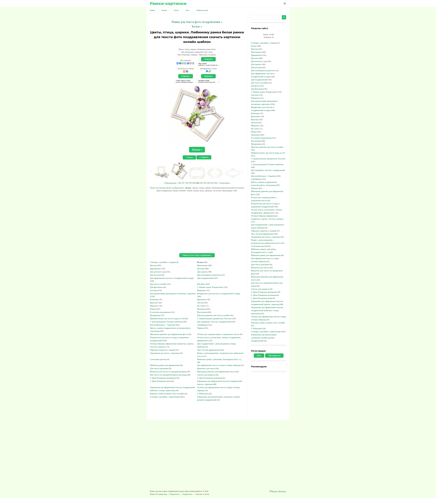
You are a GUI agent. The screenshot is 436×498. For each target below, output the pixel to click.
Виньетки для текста (206, 368)
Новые (153, 309)
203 (205, 183)
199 (190, 183)
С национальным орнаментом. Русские (214, 318)
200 (193, 183)
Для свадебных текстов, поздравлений (214, 322)
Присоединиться (274, 355)
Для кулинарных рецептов (208, 275)
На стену (201, 306)
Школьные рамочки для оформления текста (216, 371)
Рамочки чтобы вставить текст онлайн (167, 393)
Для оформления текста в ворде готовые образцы (218, 365)
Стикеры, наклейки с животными (165, 397)
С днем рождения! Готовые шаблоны (166, 322)
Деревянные (155, 268)
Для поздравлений (205, 278)
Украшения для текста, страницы (164, 353)
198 (186, 183)
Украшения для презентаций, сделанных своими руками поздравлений (264, 337)
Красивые (201, 299)
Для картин (202, 272)
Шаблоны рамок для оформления (164, 365)
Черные (200, 328)
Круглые (153, 302)
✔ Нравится (203, 157)
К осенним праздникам (160, 312)
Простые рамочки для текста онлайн (213, 315)
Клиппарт (154, 299)
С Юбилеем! (202, 393)
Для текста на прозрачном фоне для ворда (168, 375)
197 (183, 183)
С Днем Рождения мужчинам (210, 378)
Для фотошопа (156, 287)
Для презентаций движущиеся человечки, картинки (173, 293)
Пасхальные (202, 312)
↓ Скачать (189, 157)
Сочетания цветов (158, 359)
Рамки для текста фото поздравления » (197, 22)
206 (215, 183)
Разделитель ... (175, 494)
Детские (200, 268)
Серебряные (202, 325)
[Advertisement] (197, 222)
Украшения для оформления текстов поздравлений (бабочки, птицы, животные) (267, 310)
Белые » (197, 26)
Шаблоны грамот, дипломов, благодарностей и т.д (219, 359)
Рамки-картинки (168, 3)
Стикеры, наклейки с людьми (163, 262)
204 (208, 183)
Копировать (208, 59)
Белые (188, 188)
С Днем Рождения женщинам (163, 378)
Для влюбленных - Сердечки (162, 325)
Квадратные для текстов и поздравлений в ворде (218, 293)
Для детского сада (158, 272)
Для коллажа (155, 275)
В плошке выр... (162, 494)
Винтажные (202, 265)
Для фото (201, 284)
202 (201, 183)
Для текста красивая (159, 368)
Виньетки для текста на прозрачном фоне (168, 371)
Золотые (153, 290)
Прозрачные (155, 315)
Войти (259, 355)
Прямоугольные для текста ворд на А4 (167, 318)
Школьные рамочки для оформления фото (168, 334)
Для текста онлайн (158, 284)
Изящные (201, 290)
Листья (200, 302)
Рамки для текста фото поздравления (167, 188)
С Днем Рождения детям (160, 381)
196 (179, 183)
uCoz (207, 494)
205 (212, 183)
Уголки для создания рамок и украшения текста (218, 334)
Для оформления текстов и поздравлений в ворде (172, 278)
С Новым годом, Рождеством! (210, 287)
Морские (154, 306)
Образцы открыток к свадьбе (162, 350)
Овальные (201, 309)
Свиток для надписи (206, 375)
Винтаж (153, 265)
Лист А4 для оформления (208, 350)
